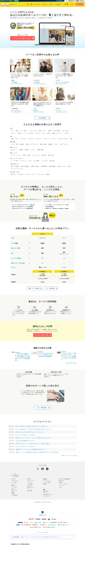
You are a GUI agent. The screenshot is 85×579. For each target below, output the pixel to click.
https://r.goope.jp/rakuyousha (61, 111)
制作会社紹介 (29, 490)
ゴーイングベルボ (15, 110)
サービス (44, 4)
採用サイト (47, 532)
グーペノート (29, 488)
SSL (12, 253)
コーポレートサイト (40, 532)
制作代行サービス (30, 487)
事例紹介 (13, 492)
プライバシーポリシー (63, 484)
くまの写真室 (36, 82)
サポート (51, 4)
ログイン (72, 4)
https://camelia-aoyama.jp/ (38, 111)
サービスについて (14, 480)
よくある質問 (29, 484)
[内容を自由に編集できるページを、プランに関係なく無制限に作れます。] (29, 243)
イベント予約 (14, 487)
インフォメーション (47, 480)
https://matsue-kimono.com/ (16, 83)
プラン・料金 (29, 4)
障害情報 (45, 484)
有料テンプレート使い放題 (18, 263)
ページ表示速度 (14, 495)
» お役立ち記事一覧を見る (71, 363)
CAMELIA (35, 110)
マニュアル (29, 482)
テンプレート (37, 4)
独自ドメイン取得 (15, 248)
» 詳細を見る (18, 376)
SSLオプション (14, 490)
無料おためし (79, 4)
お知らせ (58, 4)
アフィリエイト (46, 493)
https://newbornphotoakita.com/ (39, 83)
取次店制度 (45, 491)
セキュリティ (61, 485)
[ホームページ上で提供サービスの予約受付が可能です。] (29, 258)
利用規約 (60, 482)
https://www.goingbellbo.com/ (17, 111)
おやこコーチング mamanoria (62, 82)
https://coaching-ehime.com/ (61, 83)
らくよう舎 (58, 110)
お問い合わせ (29, 485)
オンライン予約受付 (16, 258)
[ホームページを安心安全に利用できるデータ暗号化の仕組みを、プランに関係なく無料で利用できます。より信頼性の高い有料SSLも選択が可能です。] (29, 253)
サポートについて (30, 480)
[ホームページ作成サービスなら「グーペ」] (7, 4)
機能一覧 (13, 485)
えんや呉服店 (14, 82)
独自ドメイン (14, 488)
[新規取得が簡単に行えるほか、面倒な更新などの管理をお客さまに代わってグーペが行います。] (29, 248)
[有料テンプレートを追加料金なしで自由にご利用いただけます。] (29, 263)
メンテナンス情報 (46, 482)
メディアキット (46, 496)
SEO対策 (13, 493)
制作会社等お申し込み (47, 494)
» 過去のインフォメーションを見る (69, 455)
